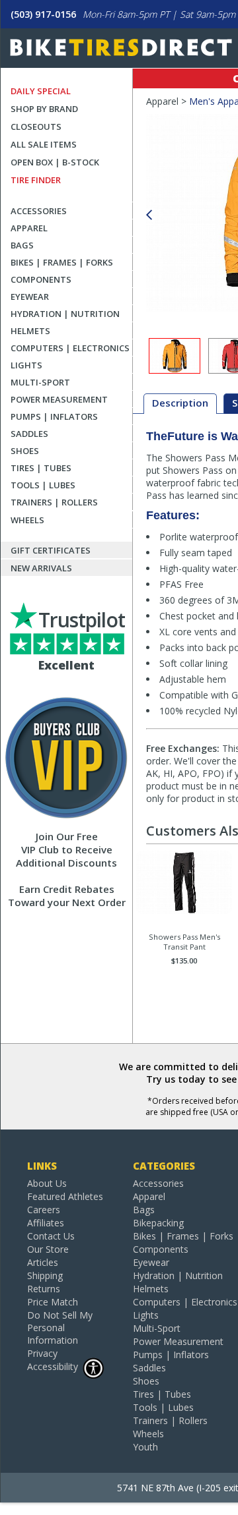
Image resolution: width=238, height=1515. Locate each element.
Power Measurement (59, 399)
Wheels (27, 520)
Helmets (30, 331)
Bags (22, 245)
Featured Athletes (65, 1196)
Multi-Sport (40, 382)
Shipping (45, 1275)
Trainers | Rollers (54, 502)
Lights (26, 365)
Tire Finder (36, 180)
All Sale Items (44, 144)
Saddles (29, 434)
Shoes (25, 451)
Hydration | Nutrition (65, 314)
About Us (47, 1183)
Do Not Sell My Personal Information (60, 1327)
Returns (43, 1288)
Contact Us (51, 1236)
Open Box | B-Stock (55, 162)
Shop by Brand (44, 109)
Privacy (42, 1353)
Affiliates (45, 1222)
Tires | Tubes (41, 468)
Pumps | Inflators (54, 416)
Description (180, 402)
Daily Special (41, 91)
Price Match (52, 1302)
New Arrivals (41, 568)
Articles (42, 1262)
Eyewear (30, 296)
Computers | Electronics (70, 348)
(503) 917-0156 (43, 14)
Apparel (29, 228)
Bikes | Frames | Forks (62, 262)
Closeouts (36, 126)
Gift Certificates (51, 550)
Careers (43, 1209)
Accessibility (52, 1366)
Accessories (39, 211)
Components (41, 279)
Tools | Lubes (43, 485)
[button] (149, 215)
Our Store (48, 1249)
